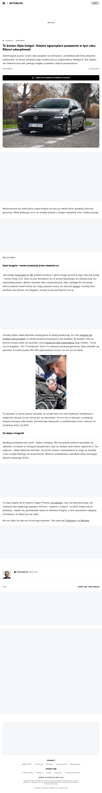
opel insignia (93, 587)
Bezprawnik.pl (75, 764)
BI (31, 275)
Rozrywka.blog (62, 764)
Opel (85, 587)
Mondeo (85, 520)
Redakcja (39, 773)
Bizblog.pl (50, 764)
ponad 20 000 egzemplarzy (60, 342)
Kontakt (48, 773)
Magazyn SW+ (27, 764)
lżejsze (76, 286)
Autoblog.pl (39, 764)
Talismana (70, 520)
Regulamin (58, 773)
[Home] (15, 3)
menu (95, 3)
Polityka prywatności (72, 773)
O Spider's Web (27, 773)
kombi (80, 587)
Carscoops (20, 275)
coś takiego (56, 502)
